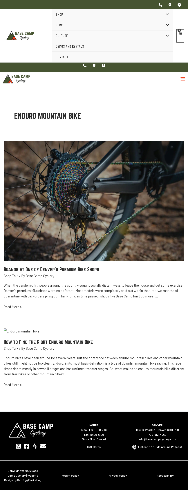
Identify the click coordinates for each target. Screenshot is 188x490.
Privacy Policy (118, 475)
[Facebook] (26, 446)
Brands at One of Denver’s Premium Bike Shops (51, 269)
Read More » (13, 306)
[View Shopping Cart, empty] (180, 36)
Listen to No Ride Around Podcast (160, 447)
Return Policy (70, 475)
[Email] (43, 446)
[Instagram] (18, 446)
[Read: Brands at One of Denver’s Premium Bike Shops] (94, 201)
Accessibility (165, 475)
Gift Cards (94, 447)
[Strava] (35, 446)
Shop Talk (11, 276)
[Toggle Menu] (166, 14)
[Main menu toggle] (183, 79)
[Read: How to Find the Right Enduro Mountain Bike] (21, 331)
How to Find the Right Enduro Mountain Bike (48, 342)
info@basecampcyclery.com (157, 439)
